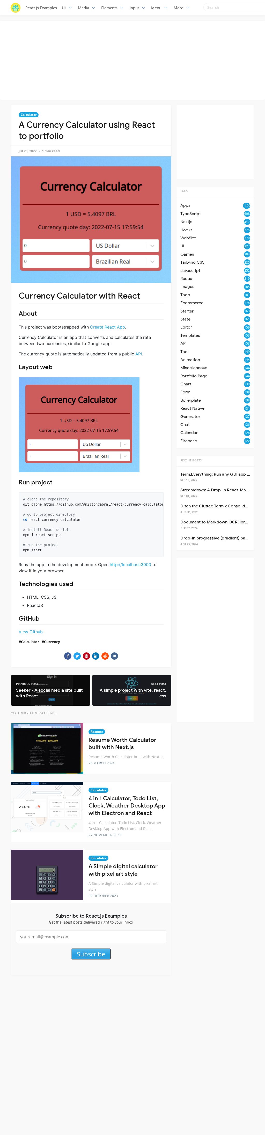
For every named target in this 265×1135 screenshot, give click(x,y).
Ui (64, 7)
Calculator (28, 114)
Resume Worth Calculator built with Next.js (122, 743)
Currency (52, 641)
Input (134, 7)
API (138, 353)
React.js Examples (41, 7)
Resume (97, 731)
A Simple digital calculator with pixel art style (123, 870)
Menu (156, 7)
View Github (31, 631)
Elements (109, 7)
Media (83, 7)
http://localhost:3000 (130, 564)
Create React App (107, 327)
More (178, 7)
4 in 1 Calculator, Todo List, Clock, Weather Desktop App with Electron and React (127, 806)
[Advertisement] (134, 59)
